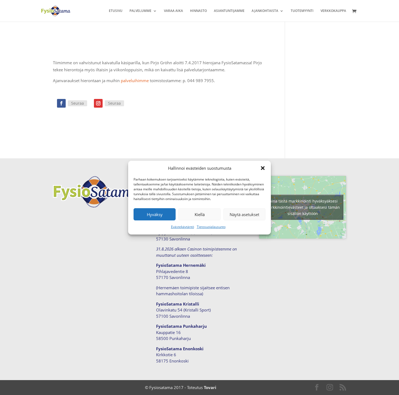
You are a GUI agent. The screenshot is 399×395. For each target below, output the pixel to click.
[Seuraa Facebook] (61, 103)
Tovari (210, 387)
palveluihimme (135, 80)
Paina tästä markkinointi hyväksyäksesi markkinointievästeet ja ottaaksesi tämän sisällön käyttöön (302, 207)
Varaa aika (173, 11)
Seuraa (77, 103)
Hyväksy (155, 214)
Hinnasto (198, 11)
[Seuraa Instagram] (98, 103)
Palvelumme (140, 11)
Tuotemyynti (302, 11)
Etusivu (115, 11)
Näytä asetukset (244, 214)
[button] (262, 168)
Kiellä (200, 214)
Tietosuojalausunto (211, 226)
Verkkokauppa (333, 11)
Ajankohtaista (265, 11)
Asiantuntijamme (229, 11)
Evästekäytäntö (182, 226)
